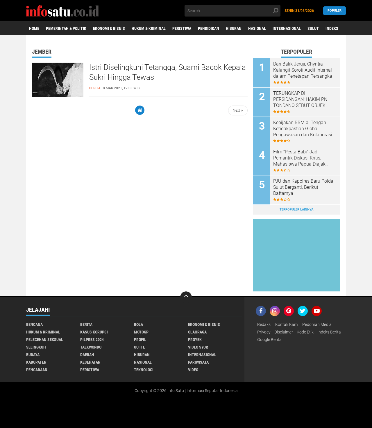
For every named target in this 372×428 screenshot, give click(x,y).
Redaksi (264, 324)
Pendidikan (208, 28)
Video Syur (198, 347)
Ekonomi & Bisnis (109, 28)
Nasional (257, 28)
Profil (140, 339)
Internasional (287, 28)
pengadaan (36, 369)
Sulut (313, 28)
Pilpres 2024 (92, 339)
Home (34, 28)
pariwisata (198, 362)
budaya (33, 354)
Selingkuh (36, 347)
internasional (202, 354)
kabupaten (36, 362)
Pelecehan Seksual (44, 339)
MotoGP (141, 332)
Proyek (195, 339)
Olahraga (197, 332)
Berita (86, 324)
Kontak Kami (286, 324)
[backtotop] (186, 297)
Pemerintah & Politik (66, 28)
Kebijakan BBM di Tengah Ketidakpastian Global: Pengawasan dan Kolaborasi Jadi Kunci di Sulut (302, 129)
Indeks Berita (329, 332)
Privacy (264, 332)
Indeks (332, 28)
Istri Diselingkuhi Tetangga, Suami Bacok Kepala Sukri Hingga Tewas (167, 72)
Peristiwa (181, 28)
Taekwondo (90, 347)
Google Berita (269, 339)
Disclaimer (283, 332)
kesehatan (90, 362)
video (193, 369)
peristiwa (89, 369)
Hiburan (234, 28)
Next (237, 110)
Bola (138, 324)
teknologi (143, 369)
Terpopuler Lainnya (296, 209)
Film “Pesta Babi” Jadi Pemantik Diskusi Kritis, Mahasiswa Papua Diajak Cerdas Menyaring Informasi (302, 158)
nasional (143, 362)
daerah (87, 354)
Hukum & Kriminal (149, 28)
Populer (334, 10)
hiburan (142, 354)
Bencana (34, 324)
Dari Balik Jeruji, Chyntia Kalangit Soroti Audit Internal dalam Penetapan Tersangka (302, 70)
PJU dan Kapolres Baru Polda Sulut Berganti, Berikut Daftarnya (303, 187)
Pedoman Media (317, 324)
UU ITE (139, 347)
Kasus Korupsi (94, 332)
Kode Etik (305, 332)
